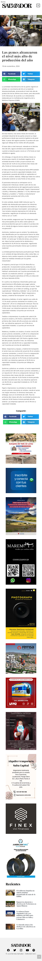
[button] (11, 73)
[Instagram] (21, 950)
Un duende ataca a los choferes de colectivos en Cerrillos (25, 927)
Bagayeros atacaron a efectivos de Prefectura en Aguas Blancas (26, 904)
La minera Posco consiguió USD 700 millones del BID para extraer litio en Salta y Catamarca (24, 915)
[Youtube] (27, 950)
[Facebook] (8, 950)
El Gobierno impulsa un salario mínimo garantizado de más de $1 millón (25, 894)
